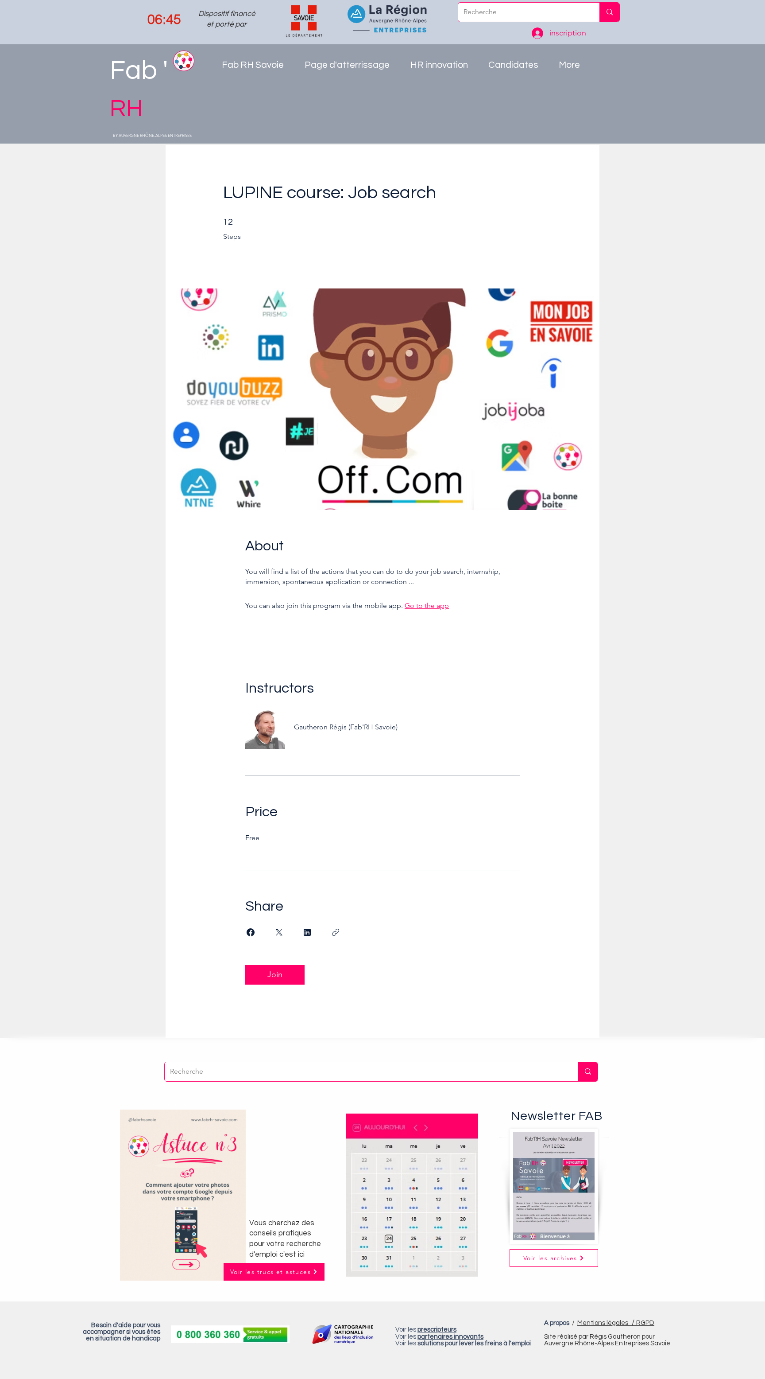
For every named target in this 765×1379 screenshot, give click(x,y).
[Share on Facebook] (250, 932)
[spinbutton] (164, 19)
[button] (443, 68)
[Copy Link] (335, 932)
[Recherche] (609, 12)
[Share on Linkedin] (307, 932)
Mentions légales (606, 1323)
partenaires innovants (450, 1336)
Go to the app (427, 605)
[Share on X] (279, 932)
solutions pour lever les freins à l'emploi (474, 1343)
